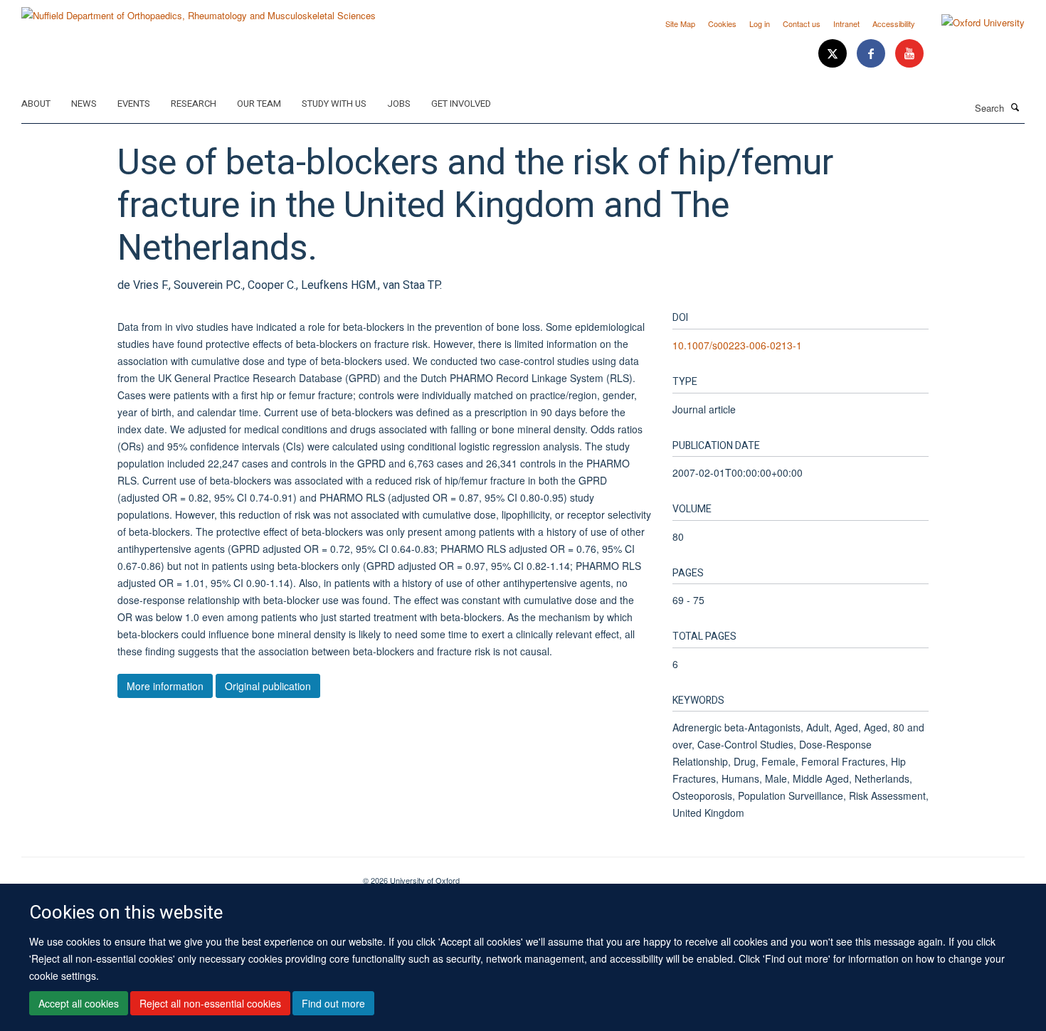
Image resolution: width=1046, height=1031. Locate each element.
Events (133, 103)
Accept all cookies (78, 1003)
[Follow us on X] (834, 53)
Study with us (334, 103)
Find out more (333, 1003)
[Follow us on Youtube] (909, 53)
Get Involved (461, 103)
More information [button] (165, 686)
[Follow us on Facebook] (872, 53)
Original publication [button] (268, 686)
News (84, 103)
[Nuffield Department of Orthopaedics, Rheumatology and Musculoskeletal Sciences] (198, 10)
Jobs (399, 103)
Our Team (259, 103)
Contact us (801, 23)
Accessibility (893, 23)
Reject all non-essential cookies (210, 1003)
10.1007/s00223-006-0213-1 (737, 345)
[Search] (1015, 107)
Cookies (722, 23)
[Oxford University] (972, 22)
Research (193, 103)
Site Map (680, 23)
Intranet (846, 23)
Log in (759, 23)
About (36, 103)
